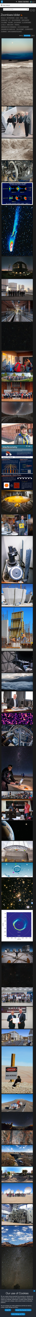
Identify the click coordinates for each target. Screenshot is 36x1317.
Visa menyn (6, 5)
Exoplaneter (25, 20)
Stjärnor (3, 31)
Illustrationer (26, 22)
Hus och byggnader (23, 27)
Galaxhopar (17, 22)
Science (20, 1)
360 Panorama (10, 18)
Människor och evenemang (8, 27)
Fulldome (4, 22)
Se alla (3, 18)
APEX (21, 18)
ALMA (17, 18)
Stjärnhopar (28, 29)
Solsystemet (20, 29)
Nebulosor (10, 24)
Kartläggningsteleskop (15, 31)
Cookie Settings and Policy (18, 1314)
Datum (32, 35)
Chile (25, 18)
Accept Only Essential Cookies (23, 1310)
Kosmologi (4, 20)
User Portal (26, 1)
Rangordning (27, 35)
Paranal (17, 24)
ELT (9, 20)
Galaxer (10, 22)
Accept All (7, 1310)
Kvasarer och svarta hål (8, 29)
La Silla (3, 24)
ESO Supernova (16, 20)
